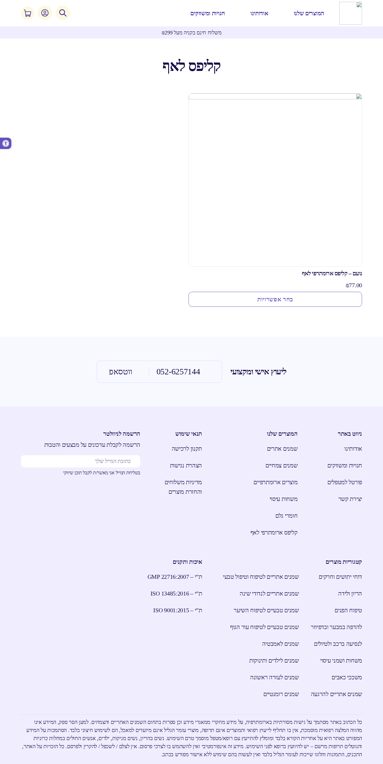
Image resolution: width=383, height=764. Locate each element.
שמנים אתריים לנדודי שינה (269, 593)
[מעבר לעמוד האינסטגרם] (120, 493)
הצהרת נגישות (186, 465)
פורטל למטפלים (344, 482)
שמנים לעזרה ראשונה (274, 677)
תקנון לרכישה (187, 448)
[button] (5, 143)
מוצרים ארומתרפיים (275, 482)
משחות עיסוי (283, 499)
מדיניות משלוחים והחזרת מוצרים (183, 487)
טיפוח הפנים (348, 610)
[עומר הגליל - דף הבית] (350, 13)
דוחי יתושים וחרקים (340, 576)
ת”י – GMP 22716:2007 (175, 576)
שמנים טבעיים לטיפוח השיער (266, 610)
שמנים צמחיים (281, 465)
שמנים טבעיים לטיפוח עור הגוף (264, 627)
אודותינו (353, 448)
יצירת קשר (350, 499)
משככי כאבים (347, 677)
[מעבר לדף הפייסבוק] (135, 493)
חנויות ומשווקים (344, 465)
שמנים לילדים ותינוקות (274, 660)
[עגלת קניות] (27, 13)
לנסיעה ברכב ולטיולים (338, 643)
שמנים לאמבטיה (280, 643)
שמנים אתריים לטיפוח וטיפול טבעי (261, 576)
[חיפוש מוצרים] (63, 13)
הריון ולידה (350, 593)
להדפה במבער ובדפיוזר (336, 627)
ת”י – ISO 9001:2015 (177, 610)
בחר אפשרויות (275, 299)
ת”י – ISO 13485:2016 (176, 593)
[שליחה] (30, 461)
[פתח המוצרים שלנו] (289, 13)
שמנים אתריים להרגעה (336, 694)
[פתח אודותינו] (246, 13)
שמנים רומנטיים (281, 694)
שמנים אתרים (282, 448)
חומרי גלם (286, 515)
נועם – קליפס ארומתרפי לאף (332, 273)
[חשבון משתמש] (45, 13)
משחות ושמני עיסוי (341, 660)
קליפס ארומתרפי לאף (273, 532)
